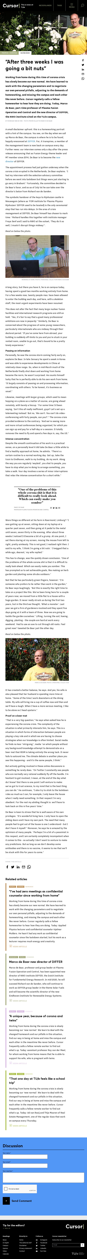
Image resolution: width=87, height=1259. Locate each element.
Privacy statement (25, 1248)
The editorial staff (25, 1243)
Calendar (6, 1254)
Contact (22, 1251)
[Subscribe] (82, 1245)
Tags (59, 5)
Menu (72, 7)
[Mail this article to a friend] (83, 74)
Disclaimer (23, 1245)
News (5, 1240)
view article (19, 946)
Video (5, 1251)
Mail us (7, 1228)
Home (21, 1240)
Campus (5, 1245)
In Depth (6, 1243)
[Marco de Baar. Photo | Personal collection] (37, 659)
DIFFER (31, 141)
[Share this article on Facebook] (83, 60)
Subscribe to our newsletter (62, 1240)
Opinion (5, 1248)
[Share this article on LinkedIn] (83, 69)
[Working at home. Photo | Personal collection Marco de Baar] (37, 256)
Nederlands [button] (45, 5)
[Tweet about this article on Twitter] (83, 65)
